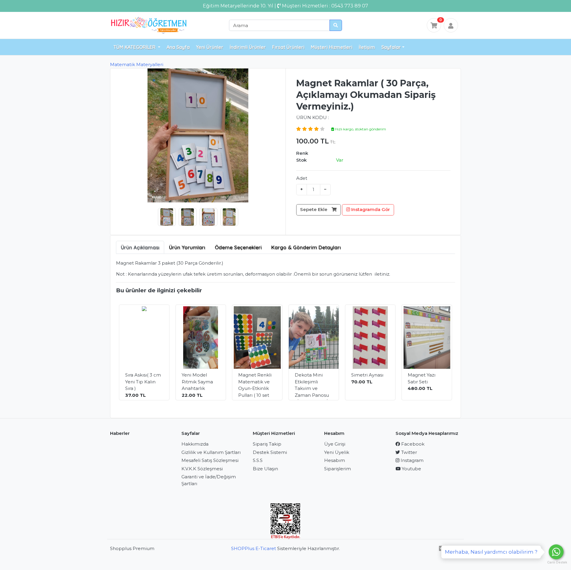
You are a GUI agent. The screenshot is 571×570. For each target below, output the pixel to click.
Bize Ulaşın (265, 468)
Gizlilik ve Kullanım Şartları (211, 452)
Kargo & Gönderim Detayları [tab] (306, 247)
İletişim (367, 47)
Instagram (411, 460)
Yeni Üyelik (336, 452)
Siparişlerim (337, 468)
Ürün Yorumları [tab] (187, 247)
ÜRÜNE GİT (148, 389)
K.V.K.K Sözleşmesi (202, 468)
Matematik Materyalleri (136, 64)
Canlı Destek (556, 562)
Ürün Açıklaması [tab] (140, 247)
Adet (301, 178)
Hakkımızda (194, 444)
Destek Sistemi (270, 452)
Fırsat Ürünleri (288, 47)
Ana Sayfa (178, 47)
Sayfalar (391, 47)
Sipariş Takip (267, 444)
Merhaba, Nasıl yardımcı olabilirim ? (491, 552)
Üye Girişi (334, 444)
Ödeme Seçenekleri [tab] (238, 247)
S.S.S (258, 460)
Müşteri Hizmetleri (331, 47)
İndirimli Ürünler (248, 47)
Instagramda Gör (370, 209)
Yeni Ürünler (209, 47)
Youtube (411, 468)
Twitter (408, 452)
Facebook (412, 444)
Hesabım (334, 460)
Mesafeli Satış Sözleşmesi (210, 460)
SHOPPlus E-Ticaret (253, 548)
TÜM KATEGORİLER (135, 47)
